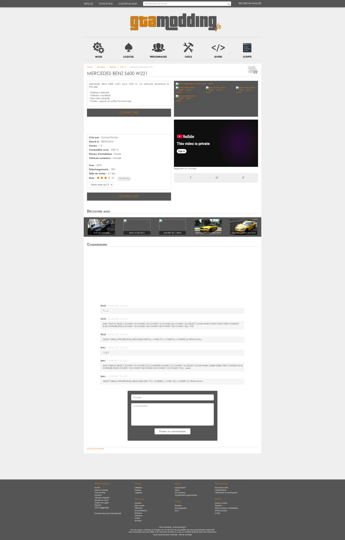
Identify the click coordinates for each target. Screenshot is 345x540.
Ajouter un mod (127, 4)
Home (97, 488)
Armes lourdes (221, 511)
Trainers (138, 490)
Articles (88, 4)
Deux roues (139, 506)
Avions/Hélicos (141, 511)
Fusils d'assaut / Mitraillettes (226, 508)
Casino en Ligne (102, 503)
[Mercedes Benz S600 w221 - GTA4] (194, 84)
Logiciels (138, 493)
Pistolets (218, 506)
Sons (177, 511)
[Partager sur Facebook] (191, 178)
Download (129, 112)
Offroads (138, 508)
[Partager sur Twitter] (217, 178)
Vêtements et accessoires (226, 493)
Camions (138, 516)
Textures (138, 521)
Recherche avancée (250, 4)
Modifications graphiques (186, 495)
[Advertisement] (129, 125)
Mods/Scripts (180, 488)
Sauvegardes (181, 508)
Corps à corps (221, 503)
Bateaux (138, 513)
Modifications (220, 490)
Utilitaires (138, 488)
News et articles (101, 490)
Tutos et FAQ (105, 4)
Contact (98, 495)
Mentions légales (102, 498)
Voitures (138, 503)
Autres (137, 518)
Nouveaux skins (221, 488)
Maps (177, 490)
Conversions (180, 493)
